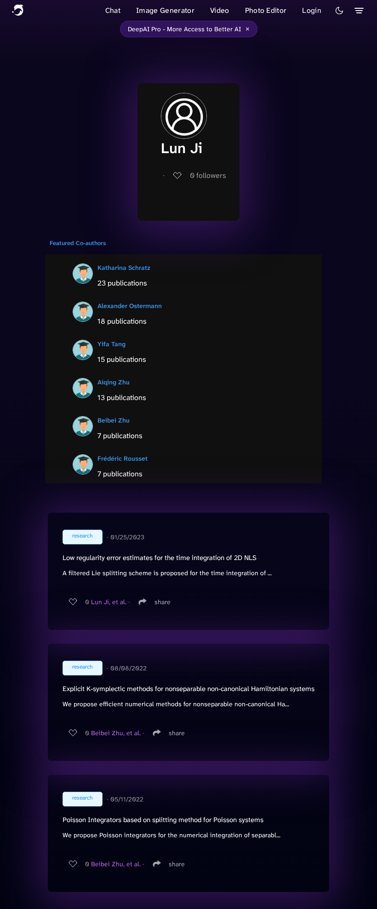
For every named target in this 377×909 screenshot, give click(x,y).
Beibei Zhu (113, 420)
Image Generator (165, 10)
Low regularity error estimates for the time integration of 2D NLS (160, 557)
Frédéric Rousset (122, 458)
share (162, 602)
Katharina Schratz (123, 267)
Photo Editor (266, 10)
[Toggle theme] (339, 10)
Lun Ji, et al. (108, 602)
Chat (112, 10)
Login (311, 10)
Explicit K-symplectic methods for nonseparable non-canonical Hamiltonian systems (188, 688)
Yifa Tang (111, 344)
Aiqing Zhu (113, 382)
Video (219, 10)
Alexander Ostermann (129, 306)
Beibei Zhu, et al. (116, 733)
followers (208, 175)
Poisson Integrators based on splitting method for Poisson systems (163, 819)
